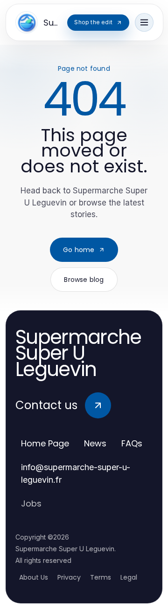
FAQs (131, 443)
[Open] (144, 22)
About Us (33, 577)
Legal (128, 577)
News (95, 443)
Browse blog (84, 279)
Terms (100, 577)
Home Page (45, 443)
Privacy (69, 577)
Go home (78, 249)
